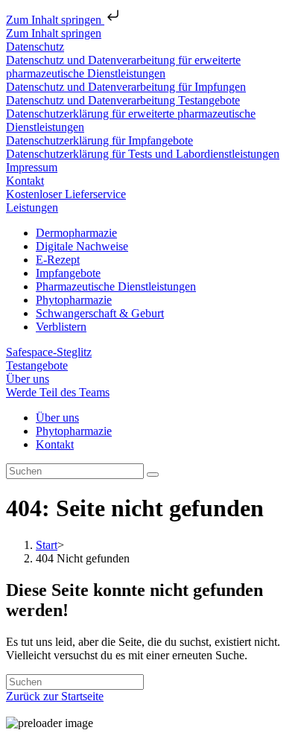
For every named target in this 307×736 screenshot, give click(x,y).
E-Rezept (58, 259)
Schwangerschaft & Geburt (100, 313)
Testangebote (37, 365)
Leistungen (32, 207)
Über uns (27, 378)
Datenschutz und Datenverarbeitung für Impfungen (126, 86)
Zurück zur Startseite (55, 696)
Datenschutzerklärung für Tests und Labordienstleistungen (142, 153)
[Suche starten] (153, 474)
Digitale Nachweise (82, 246)
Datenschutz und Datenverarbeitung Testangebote (123, 100)
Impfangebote (68, 273)
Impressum (31, 167)
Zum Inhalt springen (55, 19)
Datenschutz (35, 46)
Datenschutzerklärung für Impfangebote (99, 140)
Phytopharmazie (74, 300)
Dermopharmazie (76, 232)
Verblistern (61, 326)
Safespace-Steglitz (49, 352)
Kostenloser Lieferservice (66, 194)
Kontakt (25, 180)
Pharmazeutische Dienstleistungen (116, 286)
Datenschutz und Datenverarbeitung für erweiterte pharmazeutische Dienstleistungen (123, 67)
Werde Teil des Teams (58, 392)
